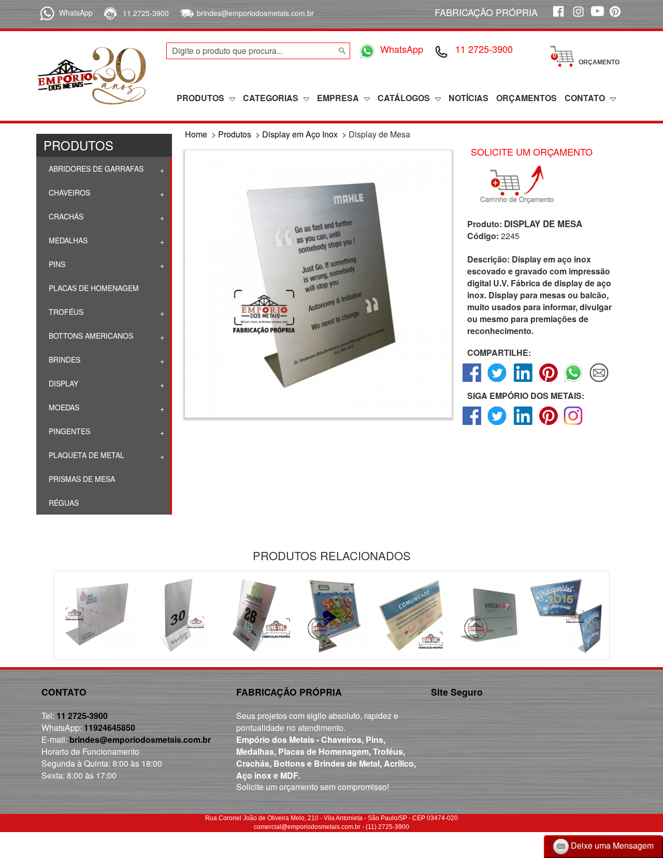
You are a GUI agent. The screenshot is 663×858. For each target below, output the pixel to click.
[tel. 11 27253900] (109, 13)
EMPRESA (338, 98)
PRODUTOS (200, 98)
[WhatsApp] (45, 12)
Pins (56, 264)
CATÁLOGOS (404, 98)
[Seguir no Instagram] (573, 425)
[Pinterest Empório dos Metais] (617, 17)
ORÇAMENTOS (526, 98)
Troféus (65, 312)
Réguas (63, 502)
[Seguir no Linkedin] (523, 425)
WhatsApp (76, 12)
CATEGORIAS (270, 98)
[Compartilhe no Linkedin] (523, 382)
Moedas (63, 407)
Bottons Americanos (90, 335)
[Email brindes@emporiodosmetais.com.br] (185, 13)
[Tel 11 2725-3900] (442, 51)
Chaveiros (68, 192)
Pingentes (68, 431)
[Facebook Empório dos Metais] (558, 17)
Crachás (65, 216)
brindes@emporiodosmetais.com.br (255, 13)
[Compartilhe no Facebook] (472, 382)
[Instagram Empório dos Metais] (577, 17)
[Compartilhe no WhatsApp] (573, 382)
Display (62, 383)
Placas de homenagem (93, 288)
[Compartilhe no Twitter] (497, 382)
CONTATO (585, 98)
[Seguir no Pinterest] (548, 425)
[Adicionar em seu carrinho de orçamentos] (521, 184)
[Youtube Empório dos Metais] (597, 17)
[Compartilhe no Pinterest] (548, 382)
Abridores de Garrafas (95, 168)
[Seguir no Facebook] (472, 425)
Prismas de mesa (81, 479)
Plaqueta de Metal (85, 455)
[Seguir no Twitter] (497, 425)
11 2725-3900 (146, 13)
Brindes (63, 359)
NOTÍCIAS (468, 98)
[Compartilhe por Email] (599, 382)
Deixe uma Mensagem (611, 845)
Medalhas (67, 240)
